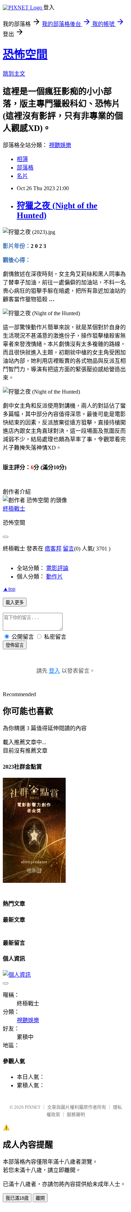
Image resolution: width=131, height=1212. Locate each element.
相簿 (22, 159)
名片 (22, 176)
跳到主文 (14, 74)
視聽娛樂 (60, 145)
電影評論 (57, 568)
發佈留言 (15, 645)
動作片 (54, 577)
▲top (9, 589)
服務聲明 (76, 1114)
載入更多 (15, 602)
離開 (40, 1198)
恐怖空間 (25, 54)
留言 (68, 549)
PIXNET (33, 1107)
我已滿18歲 (17, 1198)
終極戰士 (14, 509)
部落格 (25, 168)
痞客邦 (53, 549)
